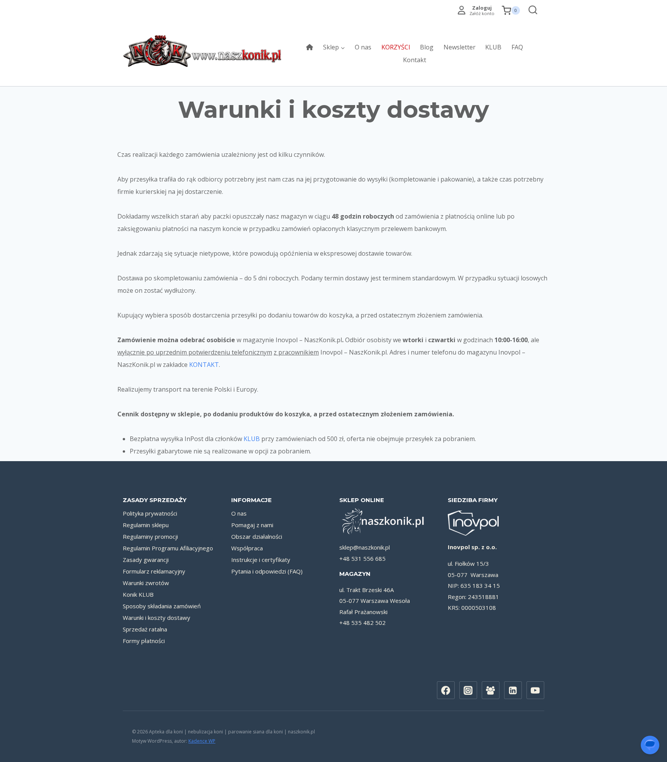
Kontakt (414, 60)
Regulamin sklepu (146, 525)
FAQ (517, 47)
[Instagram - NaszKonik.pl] (468, 690)
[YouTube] (535, 690)
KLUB (493, 47)
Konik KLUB (138, 594)
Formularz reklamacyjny (154, 571)
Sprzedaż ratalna (145, 629)
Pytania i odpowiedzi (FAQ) (267, 571)
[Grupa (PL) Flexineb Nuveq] (490, 690)
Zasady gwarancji (146, 559)
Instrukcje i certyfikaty (260, 559)
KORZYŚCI (395, 47)
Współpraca (247, 548)
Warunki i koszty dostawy (156, 617)
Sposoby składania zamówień (162, 606)
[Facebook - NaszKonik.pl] (446, 690)
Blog (426, 47)
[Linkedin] (513, 690)
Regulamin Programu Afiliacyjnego (168, 548)
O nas (363, 47)
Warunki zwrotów (146, 583)
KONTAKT (204, 364)
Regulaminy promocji (150, 536)
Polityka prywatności (150, 513)
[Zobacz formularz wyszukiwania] (531, 10)
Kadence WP (201, 741)
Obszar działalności (256, 536)
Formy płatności (144, 641)
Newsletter (460, 47)
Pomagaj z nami (252, 525)
